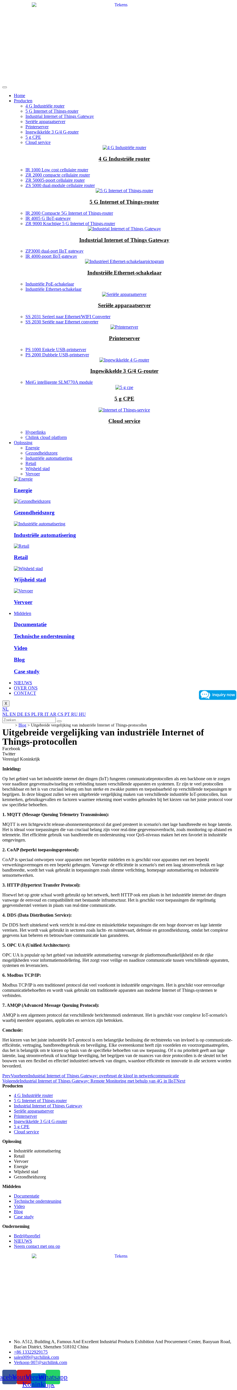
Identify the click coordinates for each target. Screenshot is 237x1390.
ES (28, 714)
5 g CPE (33, 137)
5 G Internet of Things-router (51, 111)
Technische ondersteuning (44, 636)
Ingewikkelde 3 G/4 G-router (52, 131)
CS (61, 714)
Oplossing (23, 442)
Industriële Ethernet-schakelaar (124, 273)
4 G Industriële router (44, 105)
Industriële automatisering (48, 458)
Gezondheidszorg (41, 453)
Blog (19, 660)
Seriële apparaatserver (45, 121)
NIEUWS (23, 682)
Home (19, 95)
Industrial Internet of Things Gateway (59, 116)
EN (13, 714)
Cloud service (38, 142)
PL (34, 714)
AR (54, 714)
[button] (118, 748)
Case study (27, 671)
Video (20, 648)
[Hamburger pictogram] (4, 87)
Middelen (22, 613)
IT (47, 714)
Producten (23, 100)
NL (5, 709)
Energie (32, 447)
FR (41, 714)
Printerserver (37, 126)
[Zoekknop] (59, 721)
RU (75, 714)
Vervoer (32, 473)
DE (21, 714)
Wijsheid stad (37, 468)
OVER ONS (26, 687)
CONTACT (25, 693)
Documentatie (30, 624)
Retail (30, 463)
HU (82, 714)
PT (67, 714)
